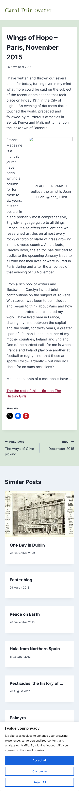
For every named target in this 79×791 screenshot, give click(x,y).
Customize (39, 771)
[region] (39, 756)
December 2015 (61, 445)
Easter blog (21, 579)
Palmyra (18, 717)
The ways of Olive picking (19, 448)
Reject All (39, 782)
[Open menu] (70, 10)
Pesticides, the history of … (36, 683)
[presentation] (39, 514)
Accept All (39, 760)
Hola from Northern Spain (35, 648)
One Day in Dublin (27, 545)
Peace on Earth (25, 614)
